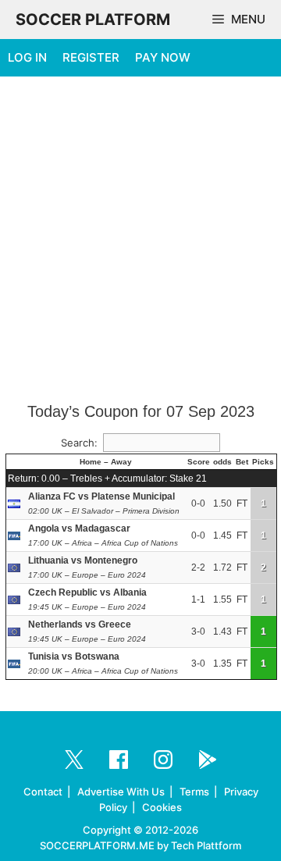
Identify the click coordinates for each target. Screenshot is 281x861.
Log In (27, 57)
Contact (42, 791)
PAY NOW (162, 57)
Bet (242, 461)
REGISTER (90, 57)
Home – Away (106, 461)
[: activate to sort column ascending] (16, 462)
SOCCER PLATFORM (93, 19)
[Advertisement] (140, 240)
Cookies (162, 807)
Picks (263, 461)
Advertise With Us (121, 791)
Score (198, 461)
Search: (79, 442)
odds (222, 461)
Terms (194, 791)
